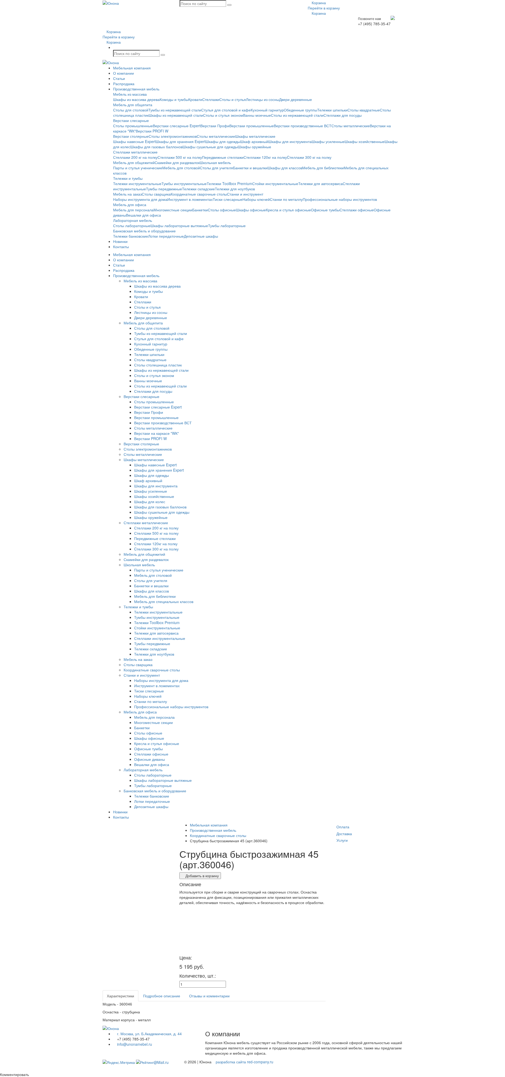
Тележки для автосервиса (320, 183)
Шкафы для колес (149, 501)
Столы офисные (222, 209)
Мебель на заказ (127, 194)
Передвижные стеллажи (223, 157)
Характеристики (120, 995)
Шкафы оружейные (254, 146)
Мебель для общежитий (134, 162)
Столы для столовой (130, 110)
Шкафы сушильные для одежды (210, 146)
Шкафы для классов (284, 167)
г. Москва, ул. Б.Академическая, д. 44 (149, 1033)
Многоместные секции (173, 209)
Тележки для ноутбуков (235, 188)
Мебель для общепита (132, 104)
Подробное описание (161, 995)
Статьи (119, 78)
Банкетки (200, 209)
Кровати (195, 99)
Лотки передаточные (166, 236)
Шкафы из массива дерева (136, 99)
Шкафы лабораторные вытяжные (179, 225)
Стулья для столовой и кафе (226, 110)
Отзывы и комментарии (209, 995)
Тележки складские (198, 188)
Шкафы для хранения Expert (180, 141)
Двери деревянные (295, 99)
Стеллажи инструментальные (159, 638)
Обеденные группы (300, 110)
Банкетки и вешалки (250, 167)
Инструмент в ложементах (190, 199)
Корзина (318, 2)
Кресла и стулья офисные (288, 209)
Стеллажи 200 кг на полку (135, 157)
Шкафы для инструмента (290, 141)
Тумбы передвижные (164, 188)
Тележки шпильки (332, 110)
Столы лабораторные (131, 225)
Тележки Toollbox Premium (229, 183)
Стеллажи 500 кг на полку (180, 157)
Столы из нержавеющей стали (297, 115)
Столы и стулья (232, 99)
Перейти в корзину (324, 8)
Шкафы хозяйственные (365, 141)
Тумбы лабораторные (227, 225)
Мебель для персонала (133, 209)
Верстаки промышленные (251, 125)
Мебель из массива (130, 94)
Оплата (342, 826)
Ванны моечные (257, 115)
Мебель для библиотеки (323, 167)
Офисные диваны (149, 759)
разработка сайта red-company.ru (244, 1061)
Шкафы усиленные (328, 141)
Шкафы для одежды (222, 141)
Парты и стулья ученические (137, 167)
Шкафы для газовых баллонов (156, 146)
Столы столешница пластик (158, 364)
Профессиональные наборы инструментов (340, 199)
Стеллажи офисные (357, 209)
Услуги (342, 840)
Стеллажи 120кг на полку (265, 157)
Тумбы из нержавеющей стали (174, 110)
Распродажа (123, 83)
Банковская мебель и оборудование (144, 230)
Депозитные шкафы (201, 236)
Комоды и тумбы (174, 99)
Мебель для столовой (181, 167)
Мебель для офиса (129, 204)
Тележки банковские (130, 236)
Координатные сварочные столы (199, 194)
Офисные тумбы (325, 209)
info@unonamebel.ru (134, 1044)
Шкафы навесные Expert (134, 141)
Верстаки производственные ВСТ (302, 125)
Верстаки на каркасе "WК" (156, 433)
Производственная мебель (136, 88)
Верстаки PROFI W (152, 131)
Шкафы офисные (251, 209)
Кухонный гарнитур (267, 110)
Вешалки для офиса (143, 215)
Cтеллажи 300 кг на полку (309, 157)
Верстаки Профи (214, 125)
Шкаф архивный (254, 141)
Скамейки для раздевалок (177, 162)
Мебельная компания (132, 67)
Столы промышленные (133, 125)
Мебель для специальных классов (163, 601)
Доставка (344, 833)
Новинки (120, 241)
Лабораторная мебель (132, 220)
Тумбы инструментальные (184, 183)
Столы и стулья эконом (223, 115)
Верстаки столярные (131, 136)
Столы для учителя (216, 167)
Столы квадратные (363, 110)
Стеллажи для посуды (343, 115)
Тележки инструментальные (137, 183)
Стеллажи (210, 99)
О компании (123, 73)
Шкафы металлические (255, 136)
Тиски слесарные (228, 199)
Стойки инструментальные (275, 183)
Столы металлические (350, 125)
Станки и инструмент (245, 194)
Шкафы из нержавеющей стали (176, 115)
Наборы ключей (256, 199)
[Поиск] (229, 5)
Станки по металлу (286, 199)
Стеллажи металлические (135, 152)
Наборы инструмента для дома (140, 199)
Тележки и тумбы (128, 178)
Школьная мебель (215, 162)
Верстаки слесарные (131, 120)
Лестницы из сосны (262, 99)
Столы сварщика (156, 194)
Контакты (121, 246)
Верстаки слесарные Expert (176, 125)
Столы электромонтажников (173, 136)
